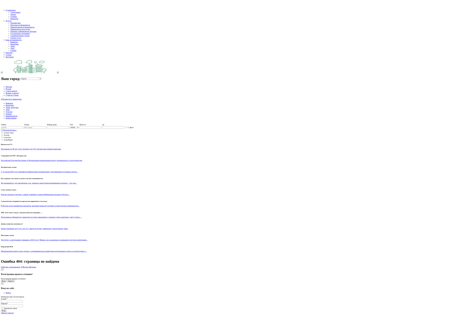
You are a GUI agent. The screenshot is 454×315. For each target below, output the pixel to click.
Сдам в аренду (11, 91)
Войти (8, 293)
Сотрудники (15, 12)
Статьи (8, 55)
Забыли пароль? (7, 313)
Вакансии (14, 19)
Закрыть (11, 281)
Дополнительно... (10, 130)
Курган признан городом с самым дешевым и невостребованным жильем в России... (35, 195)
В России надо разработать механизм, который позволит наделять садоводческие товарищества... (40, 206)
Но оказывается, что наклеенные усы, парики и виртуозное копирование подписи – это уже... (39, 183)
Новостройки (11, 118)
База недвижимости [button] (14, 40)
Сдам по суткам (12, 95)
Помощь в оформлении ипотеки (23, 31)
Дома (12, 46)
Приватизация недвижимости (22, 27)
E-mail (4, 299)
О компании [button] (11, 10)
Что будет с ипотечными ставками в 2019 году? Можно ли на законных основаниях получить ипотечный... (44, 240)
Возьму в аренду (12, 93)
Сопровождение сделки (20, 36)
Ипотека (9, 53)
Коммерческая (11, 116)
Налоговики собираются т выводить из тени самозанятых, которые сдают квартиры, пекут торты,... (41, 217)
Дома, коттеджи (12, 107)
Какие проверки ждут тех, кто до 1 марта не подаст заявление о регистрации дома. (34, 229)
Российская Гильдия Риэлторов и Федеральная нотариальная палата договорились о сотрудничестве (41, 160)
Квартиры (14, 44)
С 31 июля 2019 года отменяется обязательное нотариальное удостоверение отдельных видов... (39, 172)
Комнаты (14, 42)
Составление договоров (20, 34)
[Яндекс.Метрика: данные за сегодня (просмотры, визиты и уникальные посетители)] (28, 267)
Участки (9, 112)
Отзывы (13, 17)
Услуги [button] (8, 21)
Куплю (8, 89)
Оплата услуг (15, 38)
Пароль (4, 303)
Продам (9, 87)
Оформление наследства (20, 29)
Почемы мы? (15, 23)
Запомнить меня (10, 308)
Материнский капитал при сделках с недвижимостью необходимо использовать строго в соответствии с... (44, 251)
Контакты (10, 57)
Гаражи (13, 51)
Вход (4, 281)
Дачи (12, 48)
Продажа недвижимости (20, 25)
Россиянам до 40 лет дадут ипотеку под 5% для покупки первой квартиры (31, 149)
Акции (13, 14)
